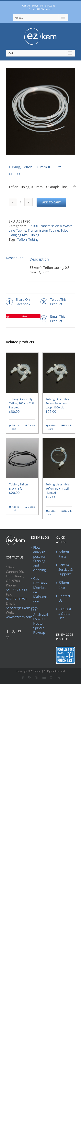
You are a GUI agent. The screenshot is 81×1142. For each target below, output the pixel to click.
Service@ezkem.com (22, 608)
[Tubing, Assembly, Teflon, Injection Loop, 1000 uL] (59, 373)
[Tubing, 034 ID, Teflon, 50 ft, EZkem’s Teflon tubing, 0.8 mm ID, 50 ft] (40, 111)
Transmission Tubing (43, 230)
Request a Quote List (64, 613)
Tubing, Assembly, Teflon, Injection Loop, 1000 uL (58, 403)
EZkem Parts (63, 554)
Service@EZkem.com (40, 9)
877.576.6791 (16, 599)
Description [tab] (14, 257)
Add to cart (51, 202)
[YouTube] (19, 631)
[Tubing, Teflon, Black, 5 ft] (22, 458)
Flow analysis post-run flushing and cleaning (39, 558)
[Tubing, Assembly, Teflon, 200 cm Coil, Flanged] (22, 373)
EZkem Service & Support (65, 569)
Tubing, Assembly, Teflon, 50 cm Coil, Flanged (58, 488)
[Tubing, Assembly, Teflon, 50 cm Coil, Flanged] (59, 458)
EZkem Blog (63, 585)
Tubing (34, 235)
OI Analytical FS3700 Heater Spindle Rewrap (40, 621)
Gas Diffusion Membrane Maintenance (40, 589)
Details (31, 425)
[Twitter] (13, 631)
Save (24, 316)
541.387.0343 (16, 589)
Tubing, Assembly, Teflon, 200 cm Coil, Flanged (22, 403)
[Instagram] (7, 637)
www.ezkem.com (19, 617)
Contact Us (64, 598)
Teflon (22, 239)
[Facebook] (7, 631)
